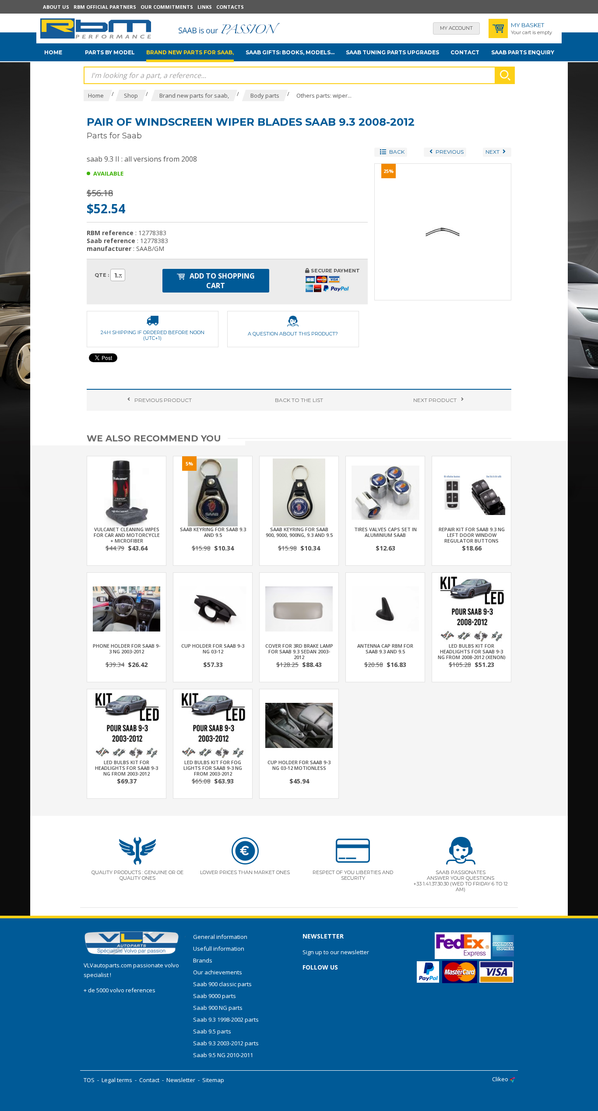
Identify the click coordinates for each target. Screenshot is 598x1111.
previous (163, 400)
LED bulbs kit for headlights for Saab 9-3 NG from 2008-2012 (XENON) (472, 651)
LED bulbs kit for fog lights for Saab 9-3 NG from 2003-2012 (212, 767)
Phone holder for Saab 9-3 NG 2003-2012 (126, 648)
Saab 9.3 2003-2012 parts (226, 1043)
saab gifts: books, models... (290, 52)
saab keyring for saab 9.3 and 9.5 (213, 532)
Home (53, 52)
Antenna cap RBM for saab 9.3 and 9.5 (385, 648)
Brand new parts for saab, (190, 52)
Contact (464, 52)
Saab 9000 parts (214, 996)
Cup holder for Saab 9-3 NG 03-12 (212, 648)
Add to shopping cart (221, 280)
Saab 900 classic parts (222, 984)
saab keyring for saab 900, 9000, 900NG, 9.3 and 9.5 (299, 532)
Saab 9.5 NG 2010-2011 (223, 1055)
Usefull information (218, 948)
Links (204, 7)
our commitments (167, 7)
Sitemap (213, 1080)
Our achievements (217, 972)
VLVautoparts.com (108, 965)
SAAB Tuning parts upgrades (392, 52)
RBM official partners (105, 7)
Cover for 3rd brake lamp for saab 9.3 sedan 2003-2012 (299, 651)
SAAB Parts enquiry (522, 52)
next (435, 400)
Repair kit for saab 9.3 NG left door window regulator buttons (472, 534)
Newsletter (180, 1080)
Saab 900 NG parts (218, 1008)
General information (220, 937)
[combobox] (117, 275)
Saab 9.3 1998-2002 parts (226, 1019)
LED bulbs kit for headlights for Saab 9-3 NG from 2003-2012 (126, 767)
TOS (89, 1080)
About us (56, 7)
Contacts (230, 7)
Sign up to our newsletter (336, 952)
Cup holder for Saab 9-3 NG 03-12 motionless (299, 765)
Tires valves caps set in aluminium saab (385, 532)
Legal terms (117, 1080)
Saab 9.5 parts (212, 1031)
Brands (202, 960)
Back (299, 400)
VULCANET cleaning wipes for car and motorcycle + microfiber (127, 534)
